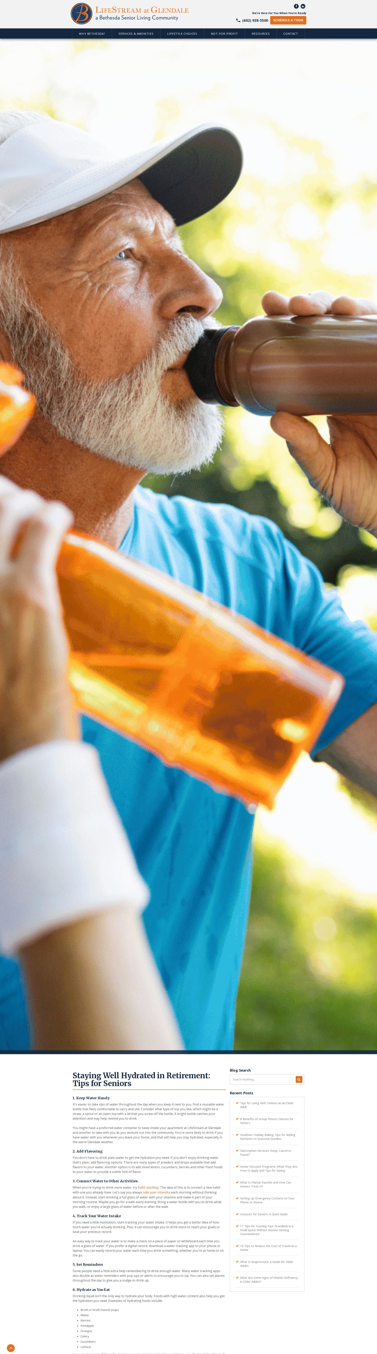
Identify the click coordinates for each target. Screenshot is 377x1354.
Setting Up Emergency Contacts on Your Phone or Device (267, 1200)
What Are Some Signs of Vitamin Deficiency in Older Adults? (269, 1279)
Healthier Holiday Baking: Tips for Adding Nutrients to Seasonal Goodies (267, 1137)
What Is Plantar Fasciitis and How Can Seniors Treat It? (265, 1184)
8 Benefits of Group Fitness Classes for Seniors (267, 1121)
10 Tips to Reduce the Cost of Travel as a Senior (268, 1248)
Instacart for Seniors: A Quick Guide (264, 1214)
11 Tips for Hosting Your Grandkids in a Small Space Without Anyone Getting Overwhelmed (266, 1230)
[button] (92, 33)
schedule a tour (288, 20)
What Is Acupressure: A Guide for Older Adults (266, 1264)
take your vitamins (156, 1192)
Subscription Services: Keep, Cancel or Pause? (265, 1152)
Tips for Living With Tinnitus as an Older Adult (267, 1105)
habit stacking (148, 1187)
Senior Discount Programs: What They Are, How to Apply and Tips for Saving (269, 1168)
